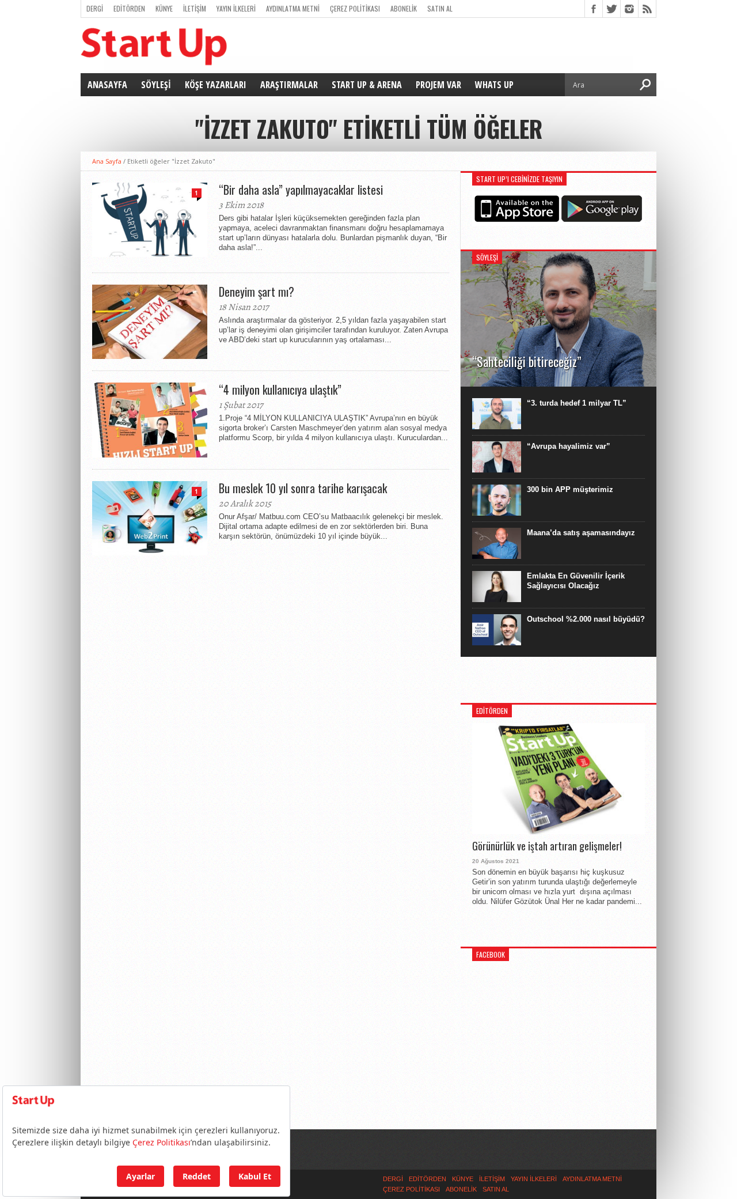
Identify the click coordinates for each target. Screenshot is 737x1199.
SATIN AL (440, 8)
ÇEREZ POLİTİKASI (355, 8)
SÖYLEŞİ (156, 84)
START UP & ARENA (367, 84)
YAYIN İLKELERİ (236, 8)
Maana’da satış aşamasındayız (581, 532)
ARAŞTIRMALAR (289, 84)
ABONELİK (403, 8)
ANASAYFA (107, 84)
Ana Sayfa (106, 161)
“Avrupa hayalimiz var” (568, 446)
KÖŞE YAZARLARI (215, 84)
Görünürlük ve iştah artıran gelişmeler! (547, 846)
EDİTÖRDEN (129, 8)
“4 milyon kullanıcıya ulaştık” (280, 389)
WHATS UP (494, 84)
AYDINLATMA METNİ (293, 8)
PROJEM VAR (438, 84)
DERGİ (94, 8)
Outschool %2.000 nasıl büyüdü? (586, 619)
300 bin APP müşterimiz (570, 489)
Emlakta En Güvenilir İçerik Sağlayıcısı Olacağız (576, 581)
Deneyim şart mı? (256, 291)
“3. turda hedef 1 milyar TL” (576, 403)
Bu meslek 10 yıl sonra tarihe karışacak (303, 488)
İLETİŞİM (194, 8)
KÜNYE (164, 8)
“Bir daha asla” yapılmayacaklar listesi (301, 189)
